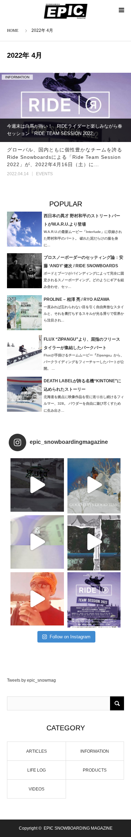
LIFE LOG (36, 770)
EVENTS (44, 173)
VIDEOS (36, 789)
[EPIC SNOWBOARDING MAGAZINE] (65, 11)
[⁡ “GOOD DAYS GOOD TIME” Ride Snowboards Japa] (94, 485)
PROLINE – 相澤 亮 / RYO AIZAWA (77, 299)
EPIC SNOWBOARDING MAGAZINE (78, 828)
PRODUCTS (95, 770)
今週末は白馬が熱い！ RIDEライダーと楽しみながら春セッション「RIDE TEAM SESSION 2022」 (64, 129)
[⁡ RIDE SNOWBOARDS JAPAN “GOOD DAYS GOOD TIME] (37, 542)
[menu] (121, 10)
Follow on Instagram (70, 636)
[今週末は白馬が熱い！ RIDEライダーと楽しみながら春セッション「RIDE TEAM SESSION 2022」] (65, 107)
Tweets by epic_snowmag (31, 680)
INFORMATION (17, 77)
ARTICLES (36, 751)
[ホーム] (14, 30)
